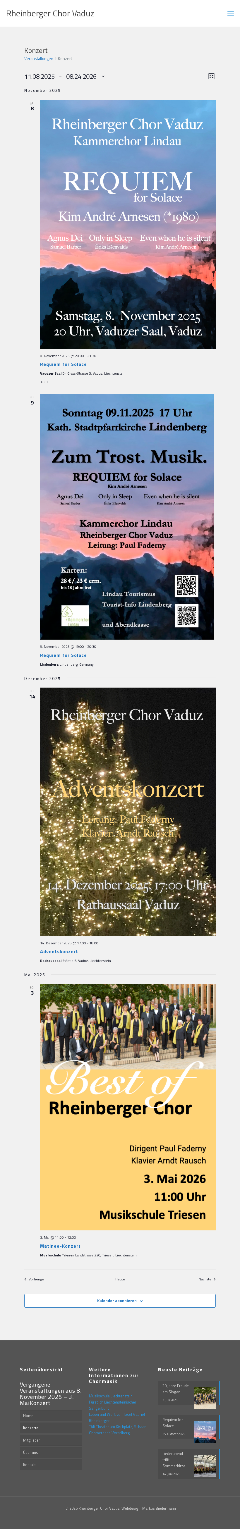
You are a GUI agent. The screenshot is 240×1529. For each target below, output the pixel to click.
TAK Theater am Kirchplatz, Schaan (117, 1427)
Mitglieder (31, 1440)
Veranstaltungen (38, 58)
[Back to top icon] (212, 1517)
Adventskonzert (59, 951)
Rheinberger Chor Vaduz (50, 13)
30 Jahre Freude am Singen (175, 1389)
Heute (120, 1279)
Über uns (30, 1452)
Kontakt (29, 1465)
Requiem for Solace (63, 364)
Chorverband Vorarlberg (109, 1433)
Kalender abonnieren (117, 1300)
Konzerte (30, 1428)
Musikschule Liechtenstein (111, 1396)
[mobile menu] (231, 13)
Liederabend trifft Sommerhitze (173, 1460)
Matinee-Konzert (60, 1245)
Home (28, 1415)
